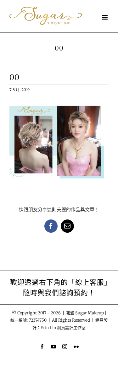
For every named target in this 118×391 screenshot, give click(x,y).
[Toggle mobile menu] (105, 17)
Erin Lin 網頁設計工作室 (63, 327)
